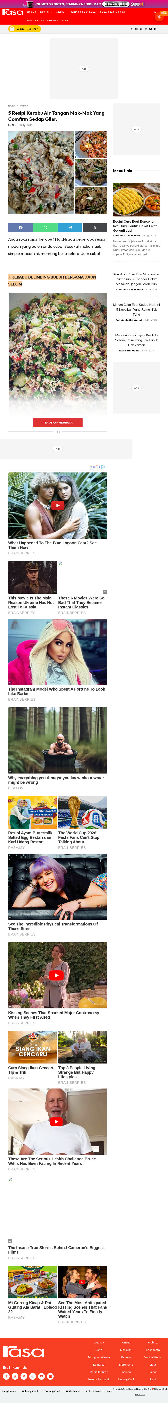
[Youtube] (150, 29)
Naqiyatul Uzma (129, 350)
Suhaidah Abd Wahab (126, 235)
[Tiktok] (145, 29)
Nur (14, 125)
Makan (24, 105)
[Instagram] (136, 29)
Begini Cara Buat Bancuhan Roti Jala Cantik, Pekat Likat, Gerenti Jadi (135, 225)
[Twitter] (141, 29)
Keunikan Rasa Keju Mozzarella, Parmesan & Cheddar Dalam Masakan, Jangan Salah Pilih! (136, 279)
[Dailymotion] (155, 29)
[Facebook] (131, 29)
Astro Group (140, 1394)
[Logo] (12, 12)
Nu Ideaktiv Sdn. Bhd (142, 1389)
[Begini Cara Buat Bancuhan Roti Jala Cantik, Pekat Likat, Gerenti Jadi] (136, 199)
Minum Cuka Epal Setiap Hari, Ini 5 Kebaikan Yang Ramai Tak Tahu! (136, 309)
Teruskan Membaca (58, 422)
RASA (11, 105)
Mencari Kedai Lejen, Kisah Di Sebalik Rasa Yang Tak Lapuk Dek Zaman (136, 340)
